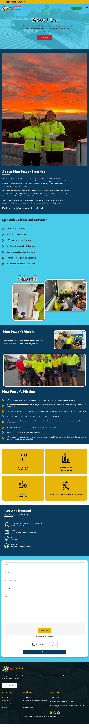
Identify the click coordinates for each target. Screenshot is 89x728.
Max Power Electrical (42, 716)
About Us (7, 700)
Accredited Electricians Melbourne (66, 495)
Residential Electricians (23, 469)
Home (6, 697)
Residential (28, 697)
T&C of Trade (29, 707)
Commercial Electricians (66, 469)
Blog (5, 707)
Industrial (28, 704)
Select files (44, 630)
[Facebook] (54, 712)
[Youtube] (58, 712)
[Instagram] (51, 712)
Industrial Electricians (23, 495)
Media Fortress (61, 716)
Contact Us (7, 704)
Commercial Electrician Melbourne (36, 700)
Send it (44, 652)
